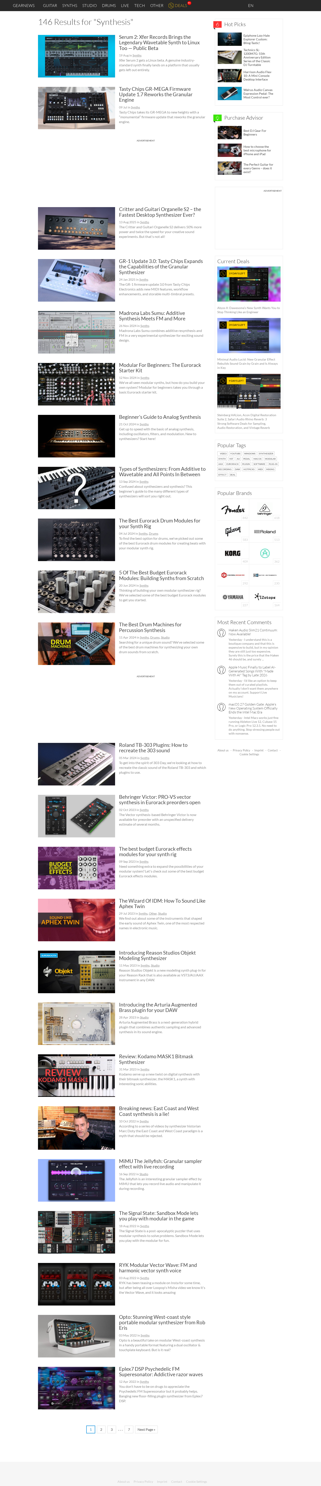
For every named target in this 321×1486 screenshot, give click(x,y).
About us (223, 750)
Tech (139, 5)
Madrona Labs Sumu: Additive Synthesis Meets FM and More (152, 315)
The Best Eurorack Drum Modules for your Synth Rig (159, 523)
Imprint (259, 750)
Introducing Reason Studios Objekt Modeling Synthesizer (157, 955)
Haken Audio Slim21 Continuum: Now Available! (253, 632)
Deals (181, 5)
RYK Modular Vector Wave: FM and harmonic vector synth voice (158, 1267)
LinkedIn (264, 5)
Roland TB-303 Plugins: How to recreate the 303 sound (153, 747)
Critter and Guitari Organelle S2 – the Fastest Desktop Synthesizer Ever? (160, 212)
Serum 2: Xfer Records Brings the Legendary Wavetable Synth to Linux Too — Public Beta (159, 42)
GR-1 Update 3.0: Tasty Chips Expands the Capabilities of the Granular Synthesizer (161, 266)
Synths (69, 5)
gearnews (24, 5)
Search (314, 5)
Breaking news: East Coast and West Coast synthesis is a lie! (159, 1111)
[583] (233, 531)
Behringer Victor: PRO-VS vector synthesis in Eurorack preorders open (159, 799)
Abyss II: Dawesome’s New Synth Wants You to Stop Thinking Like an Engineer (248, 293)
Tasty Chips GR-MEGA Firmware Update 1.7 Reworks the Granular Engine (156, 94)
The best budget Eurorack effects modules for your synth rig (155, 851)
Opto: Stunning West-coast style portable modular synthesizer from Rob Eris (162, 1322)
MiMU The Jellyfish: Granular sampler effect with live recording (160, 1164)
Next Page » (146, 1429)
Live (125, 5)
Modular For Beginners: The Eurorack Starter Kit (160, 367)
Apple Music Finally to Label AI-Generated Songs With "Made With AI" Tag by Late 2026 (252, 671)
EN (251, 5)
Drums (109, 5)
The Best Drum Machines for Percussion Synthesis (150, 627)
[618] (265, 509)
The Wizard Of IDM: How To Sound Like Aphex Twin (162, 903)
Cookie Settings (249, 754)
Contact (273, 750)
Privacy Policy (241, 750)
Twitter (292, 5)
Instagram (274, 5)
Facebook (283, 5)
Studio (89, 5)
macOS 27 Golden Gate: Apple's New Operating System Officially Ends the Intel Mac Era (253, 708)
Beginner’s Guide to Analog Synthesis (160, 417)
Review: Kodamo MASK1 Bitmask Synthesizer (156, 1059)
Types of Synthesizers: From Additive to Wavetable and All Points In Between (162, 471)
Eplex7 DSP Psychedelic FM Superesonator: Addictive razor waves (161, 1371)
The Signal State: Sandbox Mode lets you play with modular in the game (158, 1215)
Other (156, 5)
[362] (265, 553)
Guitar (50, 5)
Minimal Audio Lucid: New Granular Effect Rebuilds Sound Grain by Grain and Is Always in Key (247, 346)
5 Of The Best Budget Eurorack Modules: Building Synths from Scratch (161, 575)
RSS (303, 5)
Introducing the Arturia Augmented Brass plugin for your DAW (158, 1007)
